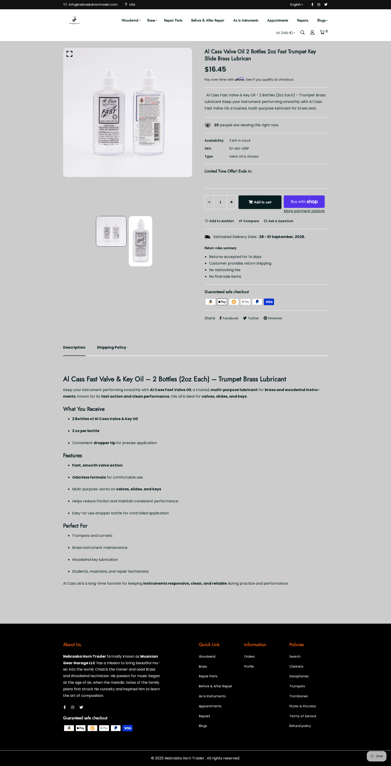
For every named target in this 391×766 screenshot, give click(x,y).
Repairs (302, 20)
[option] (127, 112)
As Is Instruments (245, 20)
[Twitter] (326, 4)
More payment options (304, 211)
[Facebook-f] (312, 4)
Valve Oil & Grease (243, 156)
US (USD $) (284, 33)
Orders (249, 656)
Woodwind (130, 20)
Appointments (277, 20)
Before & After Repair (207, 20)
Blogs (321, 20)
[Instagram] (319, 4)
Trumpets (297, 686)
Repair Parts (173, 20)
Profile (249, 666)
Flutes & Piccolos (302, 706)
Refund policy (300, 726)
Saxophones (299, 676)
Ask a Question (280, 221)
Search (294, 656)
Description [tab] (74, 347)
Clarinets (296, 666)
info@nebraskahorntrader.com (93, 4)
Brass (151, 20)
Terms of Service (302, 716)
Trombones (298, 696)
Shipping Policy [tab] (111, 347)
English (295, 4)
